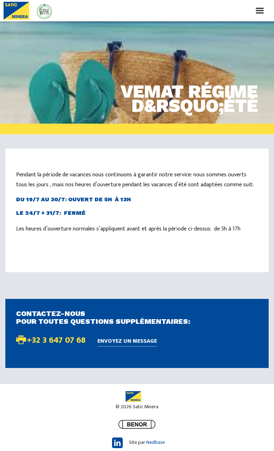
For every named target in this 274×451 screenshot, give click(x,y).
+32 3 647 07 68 (56, 340)
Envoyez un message (127, 341)
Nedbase (155, 442)
